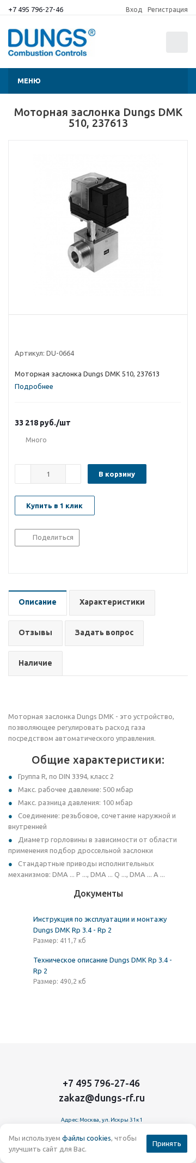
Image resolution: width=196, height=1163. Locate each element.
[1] (20, 333)
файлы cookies (86, 1138)
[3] (40, 333)
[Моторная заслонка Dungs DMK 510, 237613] (98, 225)
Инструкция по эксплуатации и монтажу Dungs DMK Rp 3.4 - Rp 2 (100, 924)
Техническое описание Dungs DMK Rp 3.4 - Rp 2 (102, 965)
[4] (51, 333)
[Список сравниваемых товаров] (124, 47)
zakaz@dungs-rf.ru (102, 1097)
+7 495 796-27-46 (35, 9)
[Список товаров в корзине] (178, 50)
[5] (61, 333)
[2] (30, 333)
